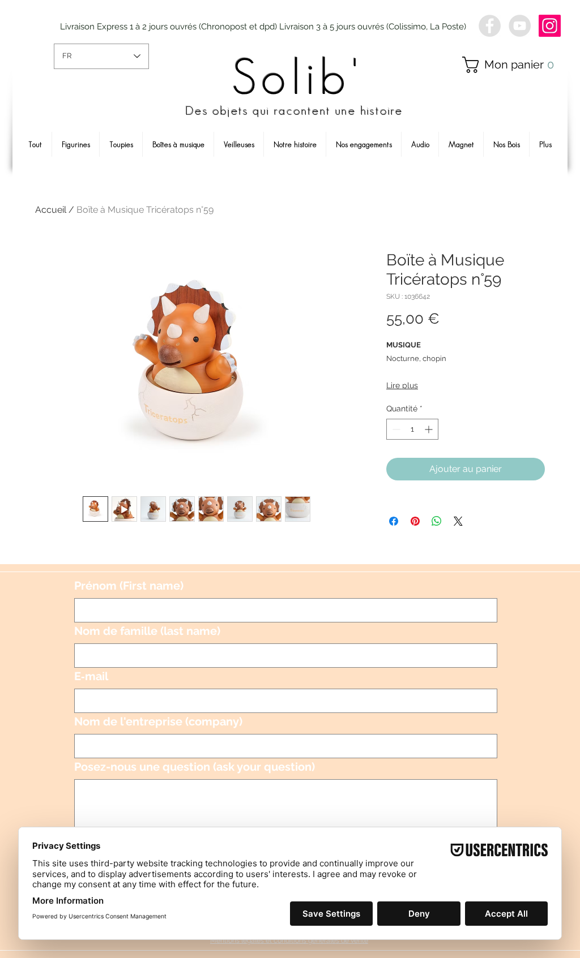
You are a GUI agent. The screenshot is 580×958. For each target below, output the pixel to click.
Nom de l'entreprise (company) (158, 721)
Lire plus (402, 385)
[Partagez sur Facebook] (393, 521)
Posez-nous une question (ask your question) (194, 767)
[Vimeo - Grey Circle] (520, 26)
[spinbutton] (412, 429)
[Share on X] (458, 521)
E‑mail (91, 676)
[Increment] (430, 429)
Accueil (50, 209)
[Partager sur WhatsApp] (436, 521)
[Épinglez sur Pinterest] (415, 521)
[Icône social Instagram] (550, 26)
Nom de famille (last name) (147, 631)
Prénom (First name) (129, 585)
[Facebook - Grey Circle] (490, 26)
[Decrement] (395, 429)
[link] (512, 65)
